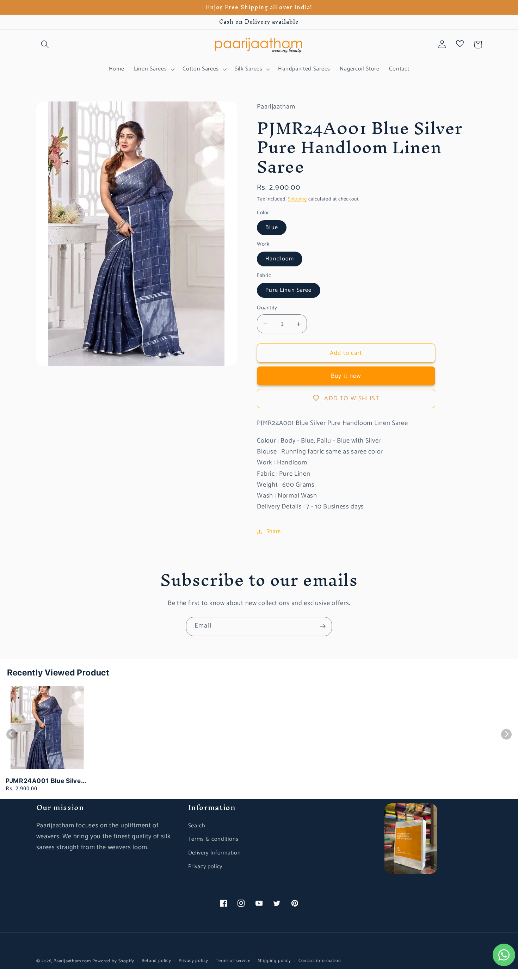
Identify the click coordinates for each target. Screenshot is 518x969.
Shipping (297, 199)
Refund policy (156, 960)
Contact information (319, 960)
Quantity (267, 308)
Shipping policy (274, 960)
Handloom (279, 259)
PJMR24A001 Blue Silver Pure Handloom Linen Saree (45, 781)
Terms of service (233, 960)
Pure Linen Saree (288, 290)
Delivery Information (214, 853)
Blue (271, 227)
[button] (45, 45)
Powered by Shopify (113, 961)
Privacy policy (205, 866)
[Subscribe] (323, 626)
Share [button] (273, 531)
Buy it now (346, 376)
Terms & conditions (213, 839)
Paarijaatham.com (72, 961)
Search (196, 826)
